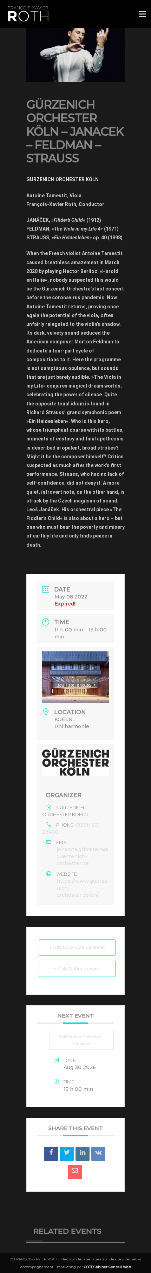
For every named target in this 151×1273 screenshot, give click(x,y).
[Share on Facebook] (51, 1154)
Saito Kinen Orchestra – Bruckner (82, 1040)
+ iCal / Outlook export (77, 968)
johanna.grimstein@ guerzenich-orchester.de (82, 856)
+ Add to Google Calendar (77, 947)
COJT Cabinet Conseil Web (107, 1267)
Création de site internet (115, 1259)
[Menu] (142, 14)
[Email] (75, 1172)
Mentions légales (75, 1259)
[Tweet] (67, 1154)
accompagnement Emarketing (48, 1267)
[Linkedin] (83, 1154)
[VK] (98, 1154)
